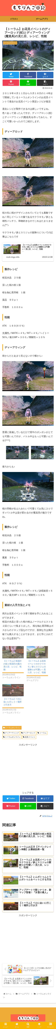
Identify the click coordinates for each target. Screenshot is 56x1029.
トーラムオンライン (13, 728)
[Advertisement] (28, 767)
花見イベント (29, 737)
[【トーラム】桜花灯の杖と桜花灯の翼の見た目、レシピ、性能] (13, 652)
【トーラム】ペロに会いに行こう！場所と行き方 (12, 702)
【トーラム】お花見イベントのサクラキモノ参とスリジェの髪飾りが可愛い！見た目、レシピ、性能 (37, 667)
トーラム (42, 733)
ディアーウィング (12, 733)
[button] (50, 545)
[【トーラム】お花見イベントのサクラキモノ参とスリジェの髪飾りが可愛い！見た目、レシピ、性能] (37, 652)
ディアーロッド (29, 733)
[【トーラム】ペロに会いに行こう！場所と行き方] (13, 690)
